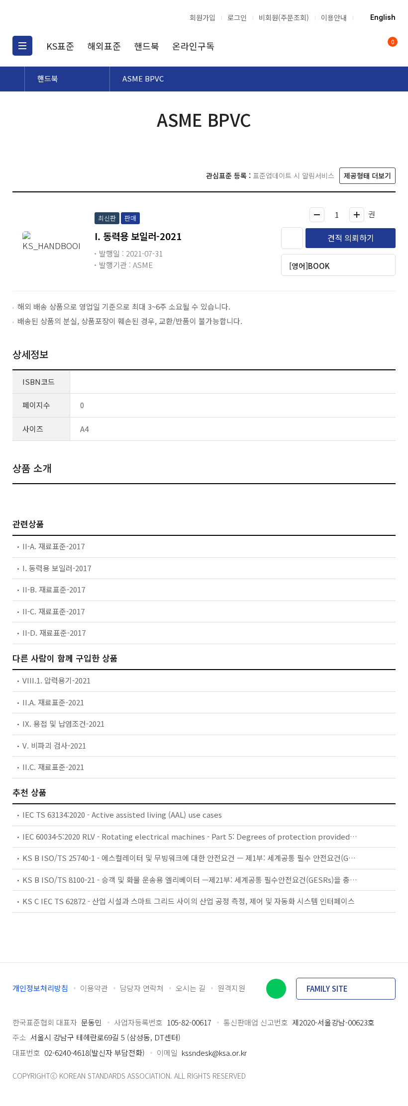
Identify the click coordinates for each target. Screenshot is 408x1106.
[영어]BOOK (309, 265)
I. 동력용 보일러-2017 (56, 568)
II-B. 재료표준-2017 (53, 589)
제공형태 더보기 (367, 175)
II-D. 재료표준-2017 (54, 632)
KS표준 (60, 45)
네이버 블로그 (276, 989)
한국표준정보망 (64, 17)
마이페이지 (367, 45)
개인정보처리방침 (40, 988)
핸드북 (146, 45)
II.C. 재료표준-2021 (53, 767)
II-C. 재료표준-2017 (53, 611)
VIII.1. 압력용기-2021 (56, 680)
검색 (348, 45)
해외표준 (104, 45)
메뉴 (22, 46)
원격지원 (231, 988)
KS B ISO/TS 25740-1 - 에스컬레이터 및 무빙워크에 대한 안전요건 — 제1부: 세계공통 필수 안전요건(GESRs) (190, 857)
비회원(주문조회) (284, 17)
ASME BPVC (143, 78)
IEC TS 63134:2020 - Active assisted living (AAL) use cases (122, 814)
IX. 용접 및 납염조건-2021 (63, 723)
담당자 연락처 (142, 988)
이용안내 (334, 17)
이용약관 (94, 988)
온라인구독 (193, 45)
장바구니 (392, 42)
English (383, 17)
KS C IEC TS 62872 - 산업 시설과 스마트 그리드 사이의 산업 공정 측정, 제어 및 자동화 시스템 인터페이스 (188, 901)
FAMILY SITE (327, 988)
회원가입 (202, 17)
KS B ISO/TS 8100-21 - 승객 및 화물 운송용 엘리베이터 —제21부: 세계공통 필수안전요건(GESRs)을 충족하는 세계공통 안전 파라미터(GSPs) (190, 879)
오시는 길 (190, 988)
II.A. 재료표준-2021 (53, 702)
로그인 (237, 17)
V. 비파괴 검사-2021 (54, 745)
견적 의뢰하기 (350, 238)
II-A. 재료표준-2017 (53, 546)
